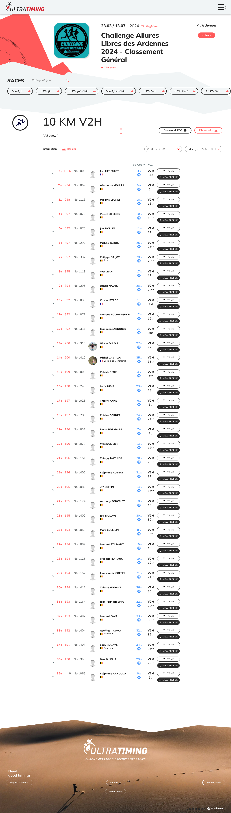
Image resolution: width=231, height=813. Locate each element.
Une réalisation (196, 808)
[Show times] (53, 174)
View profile (170, 177)
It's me (170, 170)
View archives (213, 782)
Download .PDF (173, 130)
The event (110, 67)
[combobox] (159, 148)
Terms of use (115, 791)
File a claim (206, 130)
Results (71, 149)
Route (208, 35)
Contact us (115, 782)
